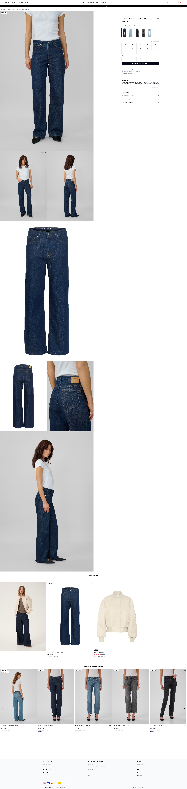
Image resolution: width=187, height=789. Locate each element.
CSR (89, 775)
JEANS (13, 9)
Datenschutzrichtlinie (48, 787)
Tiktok (139, 770)
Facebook (139, 767)
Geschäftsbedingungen (59, 787)
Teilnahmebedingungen (49, 770)
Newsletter (90, 764)
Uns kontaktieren (47, 764)
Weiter (96, 579)
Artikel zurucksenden (48, 767)
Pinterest (139, 773)
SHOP (9, 9)
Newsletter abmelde (48, 773)
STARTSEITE (3, 9)
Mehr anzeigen (155, 87)
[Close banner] (185, 6)
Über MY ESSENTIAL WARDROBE (96, 767)
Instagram (140, 764)
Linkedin (139, 775)
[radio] (125, 44)
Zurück (91, 579)
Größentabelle (156, 41)
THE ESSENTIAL (22, 2)
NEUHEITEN (4, 2)
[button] (140, 92)
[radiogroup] (140, 48)
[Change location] (180, 2)
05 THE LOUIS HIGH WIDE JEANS (23, 9)
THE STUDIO (30, 2)
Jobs (89, 773)
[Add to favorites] (158, 19)
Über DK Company (92, 770)
